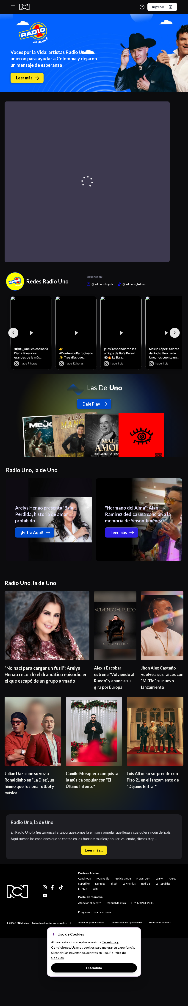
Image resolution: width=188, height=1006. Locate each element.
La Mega (100, 883)
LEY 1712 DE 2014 (142, 903)
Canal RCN (84, 878)
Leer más (24, 77)
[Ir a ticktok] (45, 887)
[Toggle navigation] (12, 7)
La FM (159, 878)
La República (163, 883)
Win (95, 888)
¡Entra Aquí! (32, 532)
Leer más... (94, 850)
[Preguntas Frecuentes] (142, 7)
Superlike (84, 883)
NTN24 (82, 888)
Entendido (94, 968)
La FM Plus (129, 883)
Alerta (172, 878)
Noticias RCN (123, 878)
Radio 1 (145, 883)
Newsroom (143, 878)
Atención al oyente (89, 903)
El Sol (114, 883)
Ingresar (158, 7)
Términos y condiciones (90, 922)
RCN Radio (103, 878)
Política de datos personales (126, 922)
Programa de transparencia (94, 912)
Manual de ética (116, 903)
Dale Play (91, 403)
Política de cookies (160, 922)
